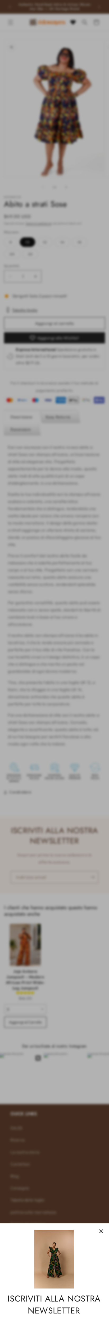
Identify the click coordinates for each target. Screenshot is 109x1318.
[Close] (101, 1231)
